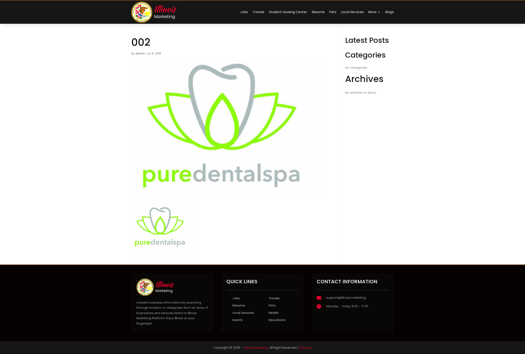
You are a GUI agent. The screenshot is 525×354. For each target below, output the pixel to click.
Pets (332, 12)
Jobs (244, 12)
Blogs (389, 12)
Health (274, 313)
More (372, 12)
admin (140, 53)
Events (238, 320)
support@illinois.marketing (346, 297)
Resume (318, 12)
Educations (277, 320)
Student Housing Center (288, 12)
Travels (258, 12)
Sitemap (305, 347)
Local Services (352, 12)
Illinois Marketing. (256, 347)
